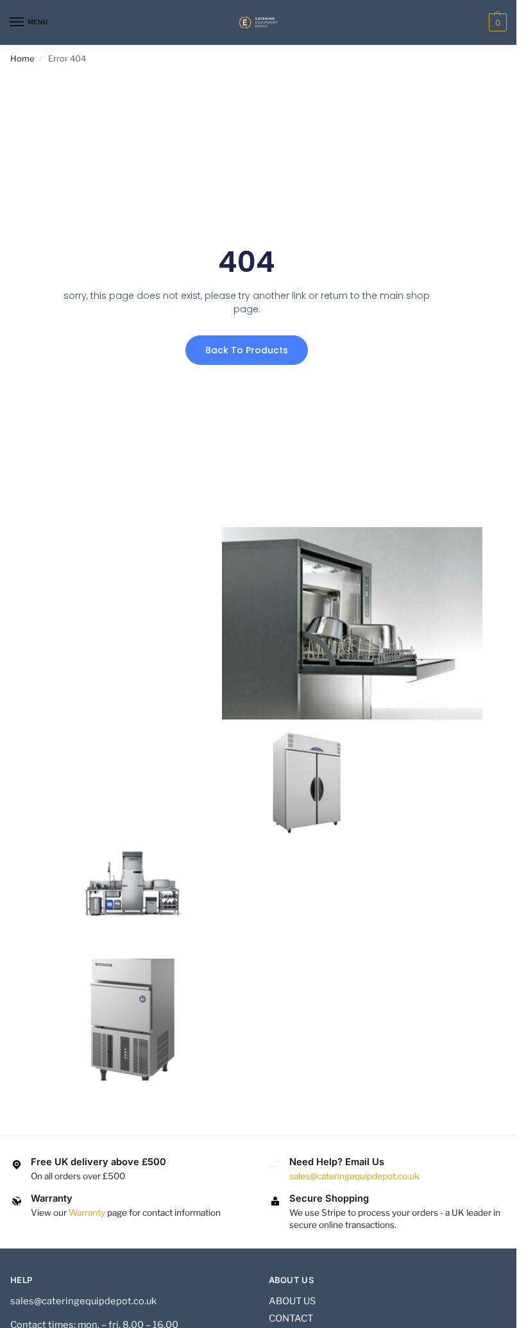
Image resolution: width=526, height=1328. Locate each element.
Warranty (87, 1212)
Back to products (246, 350)
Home (22, 58)
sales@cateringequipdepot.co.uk (354, 1176)
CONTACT (291, 1318)
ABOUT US (292, 1301)
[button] (496, 22)
